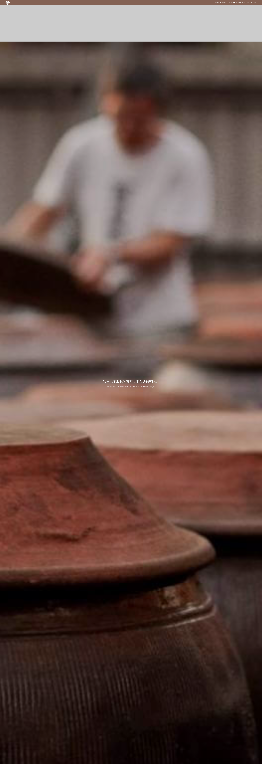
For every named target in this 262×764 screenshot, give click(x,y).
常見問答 (246, 2)
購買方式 (239, 2)
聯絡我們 (253, 2)
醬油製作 (224, 2)
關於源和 (218, 2)
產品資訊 (231, 2)
